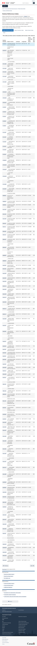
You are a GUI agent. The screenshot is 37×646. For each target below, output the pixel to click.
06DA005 (4, 528)
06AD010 (4, 297)
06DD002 (4, 492)
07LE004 (4, 154)
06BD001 (4, 394)
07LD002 (4, 141)
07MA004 (4, 164)
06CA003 (4, 422)
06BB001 (4, 195)
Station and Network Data (7, 10)
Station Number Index (19, 30)
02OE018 (4, 50)
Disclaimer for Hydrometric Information (12, 592)
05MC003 (4, 552)
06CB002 (4, 414)
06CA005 (4, 436)
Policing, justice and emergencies (23, 622)
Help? (4, 32)
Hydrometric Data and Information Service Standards (15, 596)
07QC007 (4, 76)
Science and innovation (22, 629)
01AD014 (4, 43)
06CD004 (4, 218)
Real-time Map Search (8, 576)
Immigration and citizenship (6, 622)
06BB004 (4, 260)
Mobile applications (5, 639)
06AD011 (4, 314)
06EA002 (4, 231)
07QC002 (4, 68)
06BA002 (4, 247)
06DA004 (4, 524)
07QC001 (4, 71)
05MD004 (5, 547)
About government (5, 618)
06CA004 (4, 426)
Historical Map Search (8, 585)
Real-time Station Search (9, 574)
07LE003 (4, 107)
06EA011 (4, 226)
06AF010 (4, 370)
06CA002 (4, 448)
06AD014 (4, 286)
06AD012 (4, 308)
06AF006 (4, 359)
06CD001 (4, 214)
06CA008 (4, 474)
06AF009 (4, 364)
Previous (6, 565)
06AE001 (4, 341)
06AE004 (4, 331)
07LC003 (4, 132)
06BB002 (4, 204)
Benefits (3, 627)
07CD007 (4, 188)
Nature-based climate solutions (7, 611)
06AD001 (4, 265)
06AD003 (4, 302)
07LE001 (4, 116)
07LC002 (4, 137)
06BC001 (4, 384)
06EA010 (4, 234)
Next (32, 565)
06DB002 (4, 487)
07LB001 (4, 125)
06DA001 (4, 519)
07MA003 (4, 176)
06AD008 (4, 318)
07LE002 (4, 111)
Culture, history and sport (22, 621)
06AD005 (4, 294)
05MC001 (4, 544)
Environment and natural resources (11, 8)
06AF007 (4, 356)
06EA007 (4, 533)
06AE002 (4, 325)
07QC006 (4, 63)
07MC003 (4, 91)
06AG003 (4, 374)
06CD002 (4, 209)
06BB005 (4, 255)
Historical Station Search (9, 583)
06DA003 (4, 514)
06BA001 (4, 239)
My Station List (7, 578)
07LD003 (4, 149)
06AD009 (4, 273)
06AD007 (4, 278)
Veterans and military (21, 632)
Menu (4, 6)
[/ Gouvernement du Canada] (8, 3)
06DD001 (4, 496)
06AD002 (4, 281)
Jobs (3, 621)
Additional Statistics (8, 587)
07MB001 (4, 160)
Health (3, 629)
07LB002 (4, 121)
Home (3, 8)
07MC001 (4, 102)
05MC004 (4, 555)
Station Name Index (29, 30)
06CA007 (4, 461)
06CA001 (4, 430)
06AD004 (4, 289)
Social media (4, 637)
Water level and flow (21, 8)
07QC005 (4, 81)
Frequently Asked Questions (10, 594)
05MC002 (4, 560)
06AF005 (4, 349)
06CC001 (4, 400)
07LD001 (4, 146)
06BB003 (4, 201)
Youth (19, 633)
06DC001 (4, 502)
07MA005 (4, 169)
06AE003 (4, 346)
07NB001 (25, 16)
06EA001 (4, 223)
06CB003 (4, 482)
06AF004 (4, 352)
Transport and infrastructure (22, 624)
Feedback (11, 601)
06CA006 (4, 440)
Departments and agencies (22, 616)
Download (4, 569)
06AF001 (4, 377)
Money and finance (21, 627)
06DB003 (4, 506)
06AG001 (4, 268)
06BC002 (4, 390)
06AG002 (4, 367)
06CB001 (4, 419)
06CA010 (4, 467)
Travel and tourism (5, 624)
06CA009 (4, 453)
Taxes (3, 630)
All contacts (4, 616)
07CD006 (4, 184)
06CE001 (4, 407)
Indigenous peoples (21, 630)
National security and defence (6, 633)
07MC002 (4, 97)
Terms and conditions (5, 642)
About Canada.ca (4, 640)
